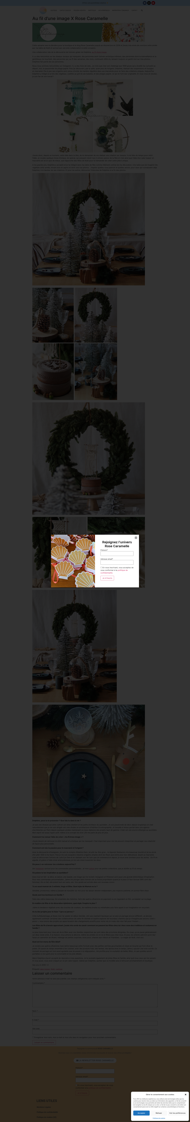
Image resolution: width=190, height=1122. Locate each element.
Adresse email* (106, 559)
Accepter (141, 1113)
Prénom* (104, 550)
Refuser (159, 1113)
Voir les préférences (177, 1113)
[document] (95, 561)
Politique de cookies (159, 1118)
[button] (186, 1094)
